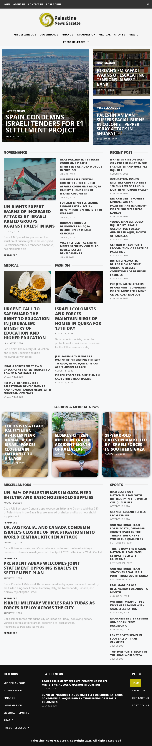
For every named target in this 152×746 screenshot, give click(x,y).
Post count (53, 4)
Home (7, 4)
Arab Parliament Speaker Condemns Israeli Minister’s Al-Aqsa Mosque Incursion (81, 165)
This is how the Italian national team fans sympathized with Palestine (128, 554)
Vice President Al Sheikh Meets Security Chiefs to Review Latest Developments (79, 248)
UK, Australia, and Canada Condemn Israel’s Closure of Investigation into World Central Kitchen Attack (49, 532)
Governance (49, 34)
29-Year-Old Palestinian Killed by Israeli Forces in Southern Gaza (126, 442)
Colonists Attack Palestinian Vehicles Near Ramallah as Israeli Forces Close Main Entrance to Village (24, 442)
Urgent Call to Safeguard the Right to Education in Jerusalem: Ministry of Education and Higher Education (27, 323)
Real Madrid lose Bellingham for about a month (129, 588)
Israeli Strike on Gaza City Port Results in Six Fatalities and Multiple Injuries (128, 165)
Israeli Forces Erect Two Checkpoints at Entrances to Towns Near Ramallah (27, 369)
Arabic (133, 34)
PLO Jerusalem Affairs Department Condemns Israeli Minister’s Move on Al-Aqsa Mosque (128, 289)
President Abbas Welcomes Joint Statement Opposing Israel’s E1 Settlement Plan (42, 567)
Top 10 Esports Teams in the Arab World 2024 (128, 653)
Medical (105, 34)
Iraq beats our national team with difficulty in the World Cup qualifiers (128, 497)
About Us (19, 4)
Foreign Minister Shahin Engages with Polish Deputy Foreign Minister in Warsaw (81, 208)
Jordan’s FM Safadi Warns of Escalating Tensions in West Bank (121, 77)
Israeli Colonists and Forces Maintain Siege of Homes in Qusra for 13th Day (78, 318)
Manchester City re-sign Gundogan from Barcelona (129, 622)
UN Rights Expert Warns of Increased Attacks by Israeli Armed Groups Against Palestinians (29, 216)
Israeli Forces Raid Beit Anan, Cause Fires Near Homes (77, 376)
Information (86, 34)
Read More (10, 255)
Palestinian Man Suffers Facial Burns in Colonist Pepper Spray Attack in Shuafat (120, 124)
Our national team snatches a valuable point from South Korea (129, 572)
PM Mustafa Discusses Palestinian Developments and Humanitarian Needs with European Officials (27, 388)
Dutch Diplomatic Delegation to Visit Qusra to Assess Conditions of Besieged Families (128, 268)
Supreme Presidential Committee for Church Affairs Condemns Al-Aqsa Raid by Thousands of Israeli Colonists (80, 186)
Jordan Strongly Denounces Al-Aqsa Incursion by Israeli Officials (75, 228)
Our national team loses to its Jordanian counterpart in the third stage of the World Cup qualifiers (127, 532)
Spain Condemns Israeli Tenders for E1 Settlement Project (45, 123)
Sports (119, 34)
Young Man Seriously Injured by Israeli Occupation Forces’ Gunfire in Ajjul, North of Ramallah (128, 229)
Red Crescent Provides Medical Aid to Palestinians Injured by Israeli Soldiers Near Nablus (128, 205)
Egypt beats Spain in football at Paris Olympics (126, 638)
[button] (148, 4)
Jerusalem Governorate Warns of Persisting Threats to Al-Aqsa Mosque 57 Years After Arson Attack (77, 362)
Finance (67, 34)
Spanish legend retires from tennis (128, 513)
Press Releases (74, 41)
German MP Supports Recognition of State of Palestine (129, 248)
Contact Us (35, 4)
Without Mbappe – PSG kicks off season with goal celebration (127, 605)
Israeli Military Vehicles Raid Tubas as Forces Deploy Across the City (49, 605)
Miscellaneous (25, 34)
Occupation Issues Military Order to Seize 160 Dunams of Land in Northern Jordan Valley (129, 184)
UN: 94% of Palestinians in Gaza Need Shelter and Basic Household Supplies (48, 495)
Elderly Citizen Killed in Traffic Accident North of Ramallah (73, 442)
